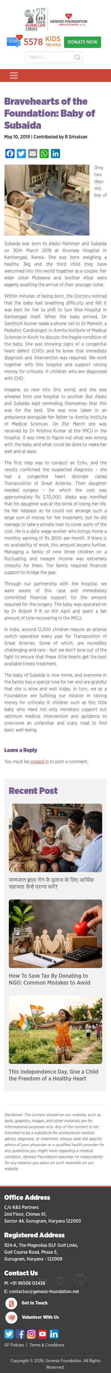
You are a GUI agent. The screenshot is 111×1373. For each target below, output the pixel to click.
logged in (39, 761)
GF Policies (14, 1345)
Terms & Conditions (47, 1345)
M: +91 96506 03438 (24, 1283)
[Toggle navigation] (14, 75)
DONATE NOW (82, 42)
